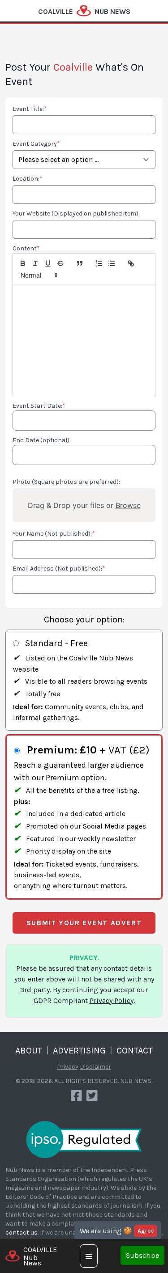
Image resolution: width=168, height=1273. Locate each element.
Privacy (67, 1066)
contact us (21, 1232)
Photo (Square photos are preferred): (66, 482)
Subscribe (142, 1255)
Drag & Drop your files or (84, 505)
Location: (28, 178)
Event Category (36, 144)
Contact (134, 1050)
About (28, 1050)
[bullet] (111, 263)
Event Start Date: (39, 406)
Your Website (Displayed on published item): (76, 213)
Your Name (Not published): (54, 533)
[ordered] (99, 263)
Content (26, 248)
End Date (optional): (42, 440)
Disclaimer (95, 1066)
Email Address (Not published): (59, 568)
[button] (38, 275)
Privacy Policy (112, 1000)
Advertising (79, 1050)
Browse (128, 505)
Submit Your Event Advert (84, 922)
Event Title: (30, 109)
